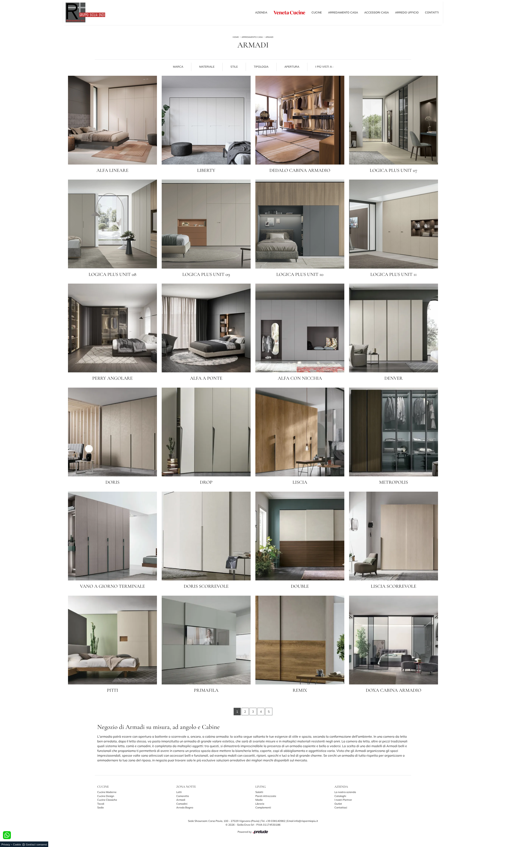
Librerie (259, 803)
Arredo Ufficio (407, 12)
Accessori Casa (376, 12)
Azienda (261, 12)
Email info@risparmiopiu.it (302, 820)
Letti (179, 792)
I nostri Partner (343, 799)
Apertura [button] (291, 66)
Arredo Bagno (184, 807)
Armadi (269, 37)
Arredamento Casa (343, 12)
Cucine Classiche (107, 799)
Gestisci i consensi (36, 844)
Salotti (259, 792)
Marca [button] (178, 66)
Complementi (263, 807)
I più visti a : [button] (324, 66)
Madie (259, 799)
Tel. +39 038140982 (273, 820)
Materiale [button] (206, 66)
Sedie (100, 807)
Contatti (432, 12)
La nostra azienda (345, 792)
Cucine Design (105, 796)
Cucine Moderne (106, 792)
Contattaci (340, 807)
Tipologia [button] (261, 66)
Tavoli (100, 803)
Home (236, 37)
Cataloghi (340, 796)
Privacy (5, 844)
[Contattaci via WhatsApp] (7, 835)
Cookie (17, 844)
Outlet (338, 803)
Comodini (181, 803)
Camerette (182, 796)
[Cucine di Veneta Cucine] (289, 12)
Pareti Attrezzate (265, 796)
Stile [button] (234, 66)
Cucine (317, 12)
